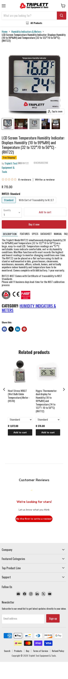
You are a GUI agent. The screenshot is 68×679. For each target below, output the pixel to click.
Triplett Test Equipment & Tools (9, 167)
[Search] (61, 16)
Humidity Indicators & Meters (26, 31)
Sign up (53, 618)
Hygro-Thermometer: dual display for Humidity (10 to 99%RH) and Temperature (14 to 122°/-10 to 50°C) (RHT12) (46, 401)
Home (4, 31)
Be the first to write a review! (34, 518)
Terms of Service (40, 651)
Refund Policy (58, 651)
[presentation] (4, 389)
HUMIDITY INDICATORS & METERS (29, 308)
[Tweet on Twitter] (11, 329)
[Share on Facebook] (4, 329)
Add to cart (20, 432)
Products (18, 651)
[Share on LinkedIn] (17, 329)
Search (7, 651)
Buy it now (34, 224)
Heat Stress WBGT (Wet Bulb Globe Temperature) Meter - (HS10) (19, 396)
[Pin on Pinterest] (24, 329)
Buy (27, 651)
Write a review (45, 179)
